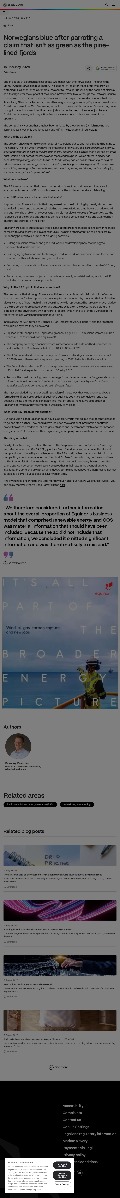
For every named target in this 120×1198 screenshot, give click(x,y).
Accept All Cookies (62, 1165)
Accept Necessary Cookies (62, 1175)
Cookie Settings (62, 1184)
